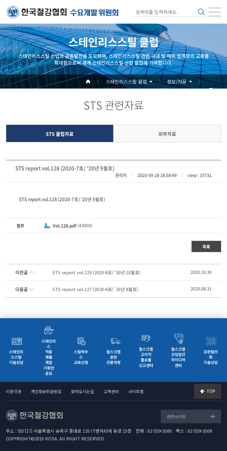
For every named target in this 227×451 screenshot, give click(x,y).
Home (95, 81)
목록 (206, 246)
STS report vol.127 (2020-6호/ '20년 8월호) (95, 289)
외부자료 (167, 133)
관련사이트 (176, 416)
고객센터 (111, 391)
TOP (211, 391)
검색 (201, 12)
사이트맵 (136, 391)
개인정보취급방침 (46, 391)
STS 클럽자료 (60, 133)
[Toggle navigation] (215, 12)
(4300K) (73, 225)
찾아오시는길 (82, 391)
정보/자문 (177, 81)
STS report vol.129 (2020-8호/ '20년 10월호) (96, 272)
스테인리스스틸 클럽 (126, 81)
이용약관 (13, 391)
